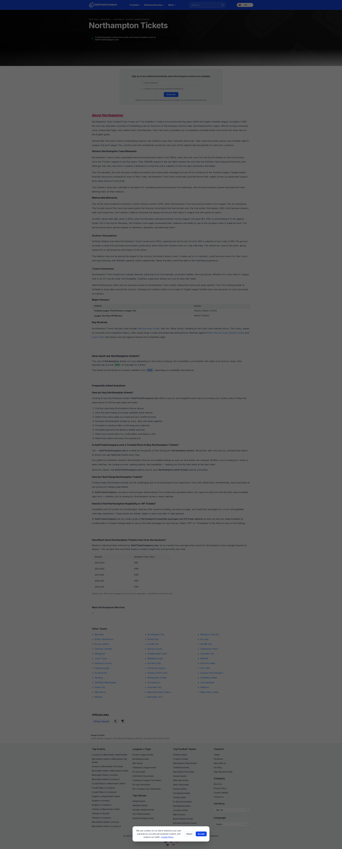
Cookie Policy (167, 837)
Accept (201, 834)
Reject (189, 834)
